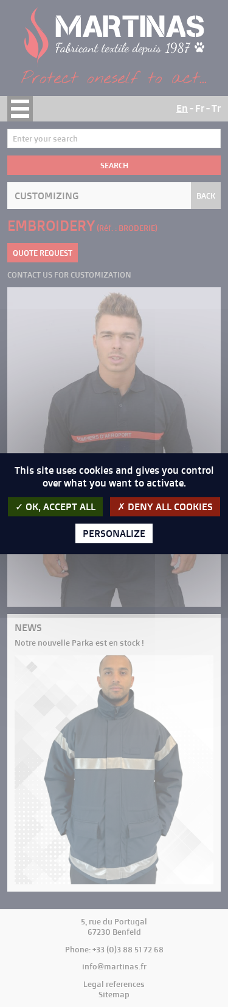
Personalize (114, 533)
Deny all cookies (169, 506)
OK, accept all (59, 506)
